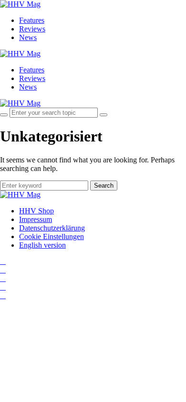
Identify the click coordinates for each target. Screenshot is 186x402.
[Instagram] (3, 261)
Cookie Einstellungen (51, 236)
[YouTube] (3, 278)
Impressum (35, 219)
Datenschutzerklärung (52, 228)
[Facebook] (3, 270)
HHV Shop (36, 211)
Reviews (32, 29)
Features (31, 20)
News (28, 37)
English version (42, 245)
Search (104, 185)
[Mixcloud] (3, 287)
